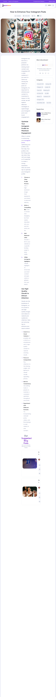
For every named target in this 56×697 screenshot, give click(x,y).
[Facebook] (46, 73)
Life (46, 93)
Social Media (40, 102)
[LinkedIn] (43, 73)
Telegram (40, 87)
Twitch (39, 90)
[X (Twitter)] (40, 73)
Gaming (48, 84)
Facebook (47, 96)
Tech (49, 102)
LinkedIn (47, 87)
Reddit (39, 96)
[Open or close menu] (53, 5)
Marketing (46, 90)
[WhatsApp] (48, 73)
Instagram (40, 99)
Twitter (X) (40, 84)
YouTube (40, 93)
